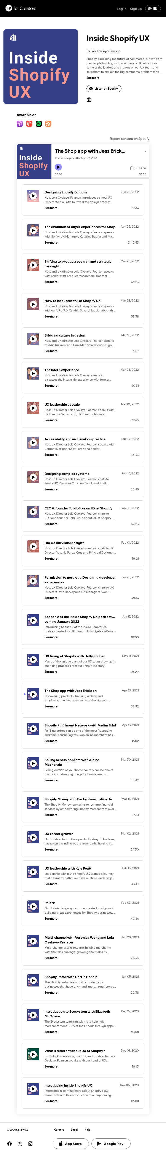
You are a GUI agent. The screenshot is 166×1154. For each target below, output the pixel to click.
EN (155, 8)
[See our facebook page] (9, 1143)
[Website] (89, 99)
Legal (74, 1130)
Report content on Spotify (129, 138)
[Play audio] (145, 151)
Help (87, 1130)
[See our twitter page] (19, 1143)
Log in (121, 8)
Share (141, 168)
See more (92, 78)
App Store (73, 1143)
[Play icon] (58, 167)
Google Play (113, 1143)
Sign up (136, 8)
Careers (59, 1130)
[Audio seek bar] (100, 178)
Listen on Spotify (106, 88)
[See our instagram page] (30, 1143)
